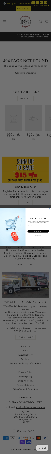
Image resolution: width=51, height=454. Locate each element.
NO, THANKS (38, 235)
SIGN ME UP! (38, 231)
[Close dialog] (49, 209)
